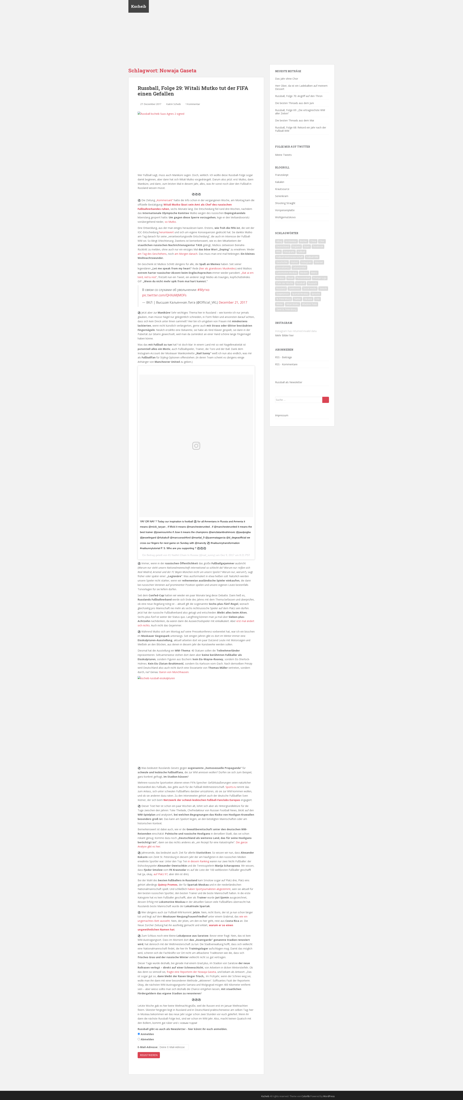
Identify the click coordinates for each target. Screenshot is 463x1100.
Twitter (297, 299)
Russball (300, 283)
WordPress (329, 1096)
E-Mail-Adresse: (148, 1047)
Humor (294, 262)
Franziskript (281, 175)
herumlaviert (166, 232)
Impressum (281, 415)
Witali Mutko (292, 304)
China (313, 241)
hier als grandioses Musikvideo (218, 268)
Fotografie (289, 251)
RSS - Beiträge (283, 357)
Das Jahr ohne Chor (286, 78)
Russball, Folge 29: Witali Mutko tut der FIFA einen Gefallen (193, 91)
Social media (309, 288)
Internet (319, 262)
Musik (290, 278)
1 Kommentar (192, 104)
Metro (314, 272)
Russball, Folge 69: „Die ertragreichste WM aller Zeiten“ (300, 111)
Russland (281, 288)
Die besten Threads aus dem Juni (294, 103)
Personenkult (303, 278)
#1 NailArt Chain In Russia (183, 555)
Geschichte (282, 262)
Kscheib (138, 6)
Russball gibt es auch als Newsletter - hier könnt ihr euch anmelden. (182, 1029)
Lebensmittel (299, 267)
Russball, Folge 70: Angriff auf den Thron (298, 96)
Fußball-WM (312, 257)
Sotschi (323, 288)
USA (317, 299)
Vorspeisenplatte (285, 210)
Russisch (312, 283)
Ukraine (308, 299)
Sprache (316, 293)
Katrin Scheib (173, 104)
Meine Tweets (283, 154)
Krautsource (282, 189)
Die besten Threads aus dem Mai (294, 120)
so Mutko (170, 221)
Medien (304, 272)
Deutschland (282, 246)
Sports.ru (231, 787)
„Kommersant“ (164, 200)
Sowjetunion (282, 293)
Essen (307, 246)
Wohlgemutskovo (285, 217)
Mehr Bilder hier (284, 335)
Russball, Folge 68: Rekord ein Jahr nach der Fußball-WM (300, 129)
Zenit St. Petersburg (286, 309)
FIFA (278, 251)
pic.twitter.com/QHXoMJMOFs (164, 295)
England (296, 246)
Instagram (306, 262)
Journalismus (283, 267)
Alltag (279, 241)
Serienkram (281, 196)
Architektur (291, 241)
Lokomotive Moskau (286, 272)
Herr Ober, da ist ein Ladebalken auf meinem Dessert (301, 87)
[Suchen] (325, 400)
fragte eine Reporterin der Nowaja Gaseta (191, 972)
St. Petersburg (283, 299)
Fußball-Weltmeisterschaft (289, 257)
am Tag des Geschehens (152, 253)
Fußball (301, 251)
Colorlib (305, 1096)
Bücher (303, 241)
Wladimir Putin (309, 304)
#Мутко (203, 289)
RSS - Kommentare (286, 364)
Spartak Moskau (300, 293)
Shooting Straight (285, 203)
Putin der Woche (284, 283)
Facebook (318, 246)
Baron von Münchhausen (174, 672)
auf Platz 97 (160, 874)
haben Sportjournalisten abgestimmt (209, 889)
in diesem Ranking (198, 861)
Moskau (280, 278)
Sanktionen (294, 288)
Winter (279, 304)
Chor (321, 241)
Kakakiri (279, 182)
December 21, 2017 (233, 302)
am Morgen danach (186, 253)
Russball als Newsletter (288, 382)
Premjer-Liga (319, 278)
